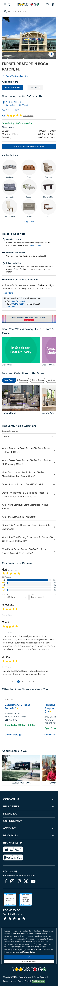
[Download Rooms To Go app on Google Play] (13, 857)
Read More (7, 293)
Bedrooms (23, 380)
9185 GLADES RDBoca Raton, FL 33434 (17, 103)
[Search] (4, 11)
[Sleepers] (29, 187)
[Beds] (48, 207)
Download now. (35, 245)
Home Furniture (12, 87)
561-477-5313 (12, 110)
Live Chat (11, 307)
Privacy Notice (9, 981)
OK (29, 957)
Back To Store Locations (18, 76)
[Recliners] (48, 167)
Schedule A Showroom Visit (29, 146)
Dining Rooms (38, 380)
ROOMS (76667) (17, 304)
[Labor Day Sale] (29, 319)
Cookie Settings (38, 981)
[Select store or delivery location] (9, 4)
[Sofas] (29, 167)
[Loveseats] (9, 187)
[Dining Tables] (48, 187)
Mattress (35, 87)
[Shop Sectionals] (9, 167)
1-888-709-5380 (18, 301)
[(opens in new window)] (6, 881)
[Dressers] (29, 207)
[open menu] (5, 4)
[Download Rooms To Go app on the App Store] (13, 849)
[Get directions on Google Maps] (51, 54)
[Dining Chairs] (9, 207)
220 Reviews (28, 116)
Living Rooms (9, 380)
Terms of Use (23, 981)
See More (29, 222)
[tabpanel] (29, 500)
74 (39, 681)
